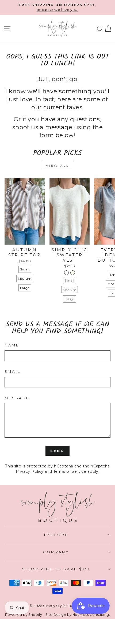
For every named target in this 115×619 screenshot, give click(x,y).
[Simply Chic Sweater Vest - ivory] (73, 273)
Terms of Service (69, 471)
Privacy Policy (30, 471)
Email (13, 371)
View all (57, 166)
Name (12, 345)
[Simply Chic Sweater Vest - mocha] (66, 273)
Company (56, 552)
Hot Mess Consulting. (91, 615)
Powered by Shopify (23, 615)
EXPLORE (56, 535)
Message (17, 398)
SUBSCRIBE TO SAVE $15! (56, 569)
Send (57, 451)
